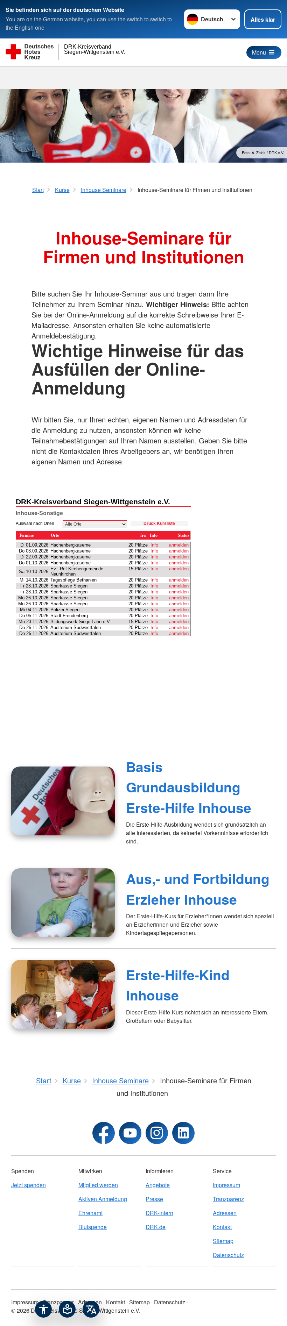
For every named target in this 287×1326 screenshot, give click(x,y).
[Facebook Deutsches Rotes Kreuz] (103, 1133)
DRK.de (156, 1227)
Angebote (158, 1185)
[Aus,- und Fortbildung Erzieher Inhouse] (63, 902)
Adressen (225, 1213)
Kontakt (222, 1227)
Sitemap (223, 1241)
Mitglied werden (98, 1185)
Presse (154, 1199)
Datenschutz (228, 1255)
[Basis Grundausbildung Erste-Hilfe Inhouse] (63, 801)
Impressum (226, 1185)
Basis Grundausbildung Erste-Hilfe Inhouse (188, 787)
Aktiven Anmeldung (102, 1199)
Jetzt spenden (28, 1185)
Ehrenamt (90, 1213)
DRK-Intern (159, 1213)
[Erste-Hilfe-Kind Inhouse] (63, 994)
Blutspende (92, 1227)
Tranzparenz (228, 1199)
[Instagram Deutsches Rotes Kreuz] (157, 1133)
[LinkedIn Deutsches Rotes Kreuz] (183, 1133)
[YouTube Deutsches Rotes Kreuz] (130, 1133)
